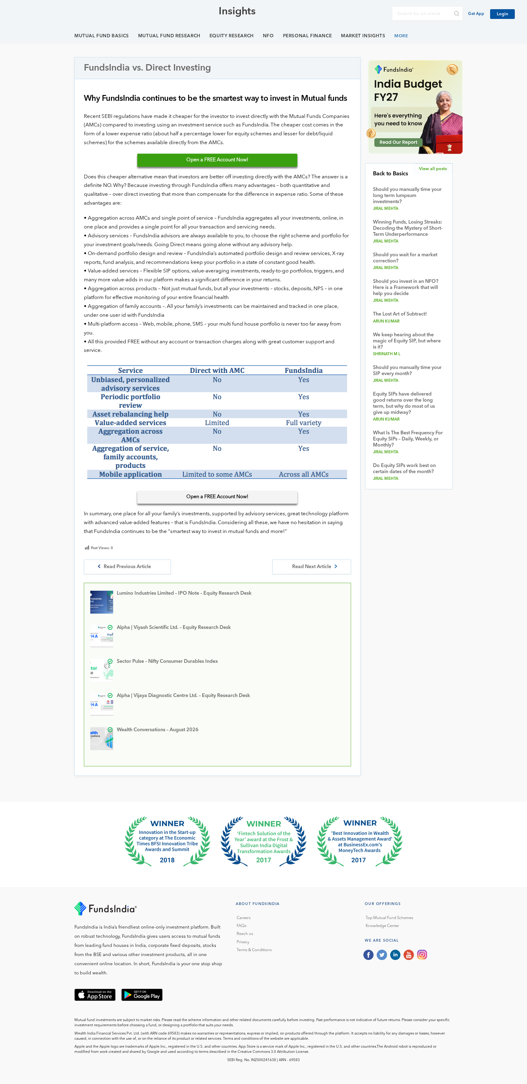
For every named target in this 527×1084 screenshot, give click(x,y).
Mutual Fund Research (169, 36)
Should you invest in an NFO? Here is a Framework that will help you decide (405, 287)
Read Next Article (311, 566)
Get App (476, 14)
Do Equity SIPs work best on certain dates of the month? (404, 468)
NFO (268, 36)
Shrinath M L (387, 354)
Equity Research (232, 36)
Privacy (243, 942)
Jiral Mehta (386, 209)
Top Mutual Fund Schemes (389, 918)
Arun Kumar (386, 321)
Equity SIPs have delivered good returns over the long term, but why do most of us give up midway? (404, 403)
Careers (244, 918)
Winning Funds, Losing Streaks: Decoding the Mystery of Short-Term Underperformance (408, 228)
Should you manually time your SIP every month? (407, 370)
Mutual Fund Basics (101, 36)
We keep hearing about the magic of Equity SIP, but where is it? (407, 341)
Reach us (245, 934)
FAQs (241, 926)
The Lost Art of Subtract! (400, 314)
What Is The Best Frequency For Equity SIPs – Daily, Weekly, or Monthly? (408, 439)
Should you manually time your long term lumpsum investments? (407, 195)
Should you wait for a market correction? (405, 258)
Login (502, 14)
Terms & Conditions (254, 950)
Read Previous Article (127, 566)
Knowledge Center (382, 926)
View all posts (433, 169)
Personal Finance (307, 36)
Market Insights (363, 36)
